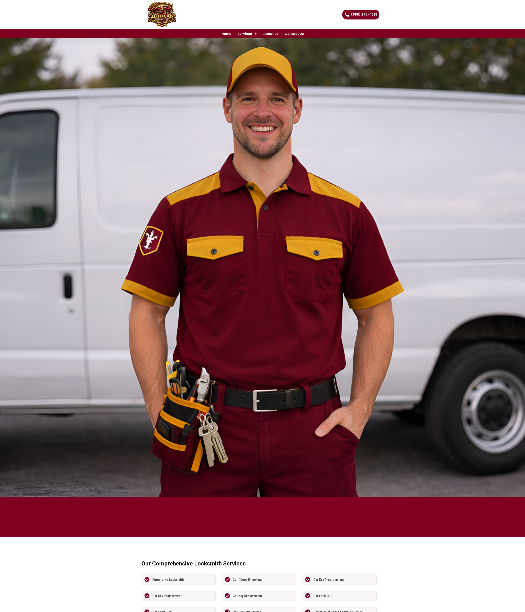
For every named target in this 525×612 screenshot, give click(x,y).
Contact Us (294, 33)
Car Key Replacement (167, 596)
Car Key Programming (328, 580)
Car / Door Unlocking (247, 580)
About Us (270, 33)
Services (244, 33)
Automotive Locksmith (168, 580)
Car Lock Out (322, 596)
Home (226, 33)
